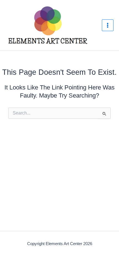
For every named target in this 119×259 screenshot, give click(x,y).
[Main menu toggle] (107, 25)
